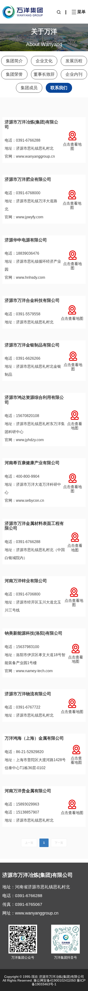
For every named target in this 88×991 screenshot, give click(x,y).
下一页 (59, 842)
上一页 (29, 842)
